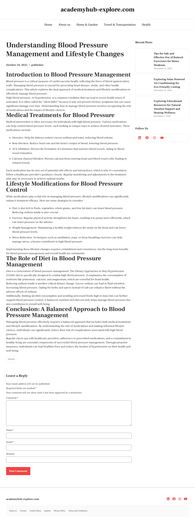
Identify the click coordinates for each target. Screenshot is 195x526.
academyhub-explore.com (22, 499)
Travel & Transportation (120, 25)
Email (10, 442)
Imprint (47, 511)
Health (146, 25)
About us (64, 25)
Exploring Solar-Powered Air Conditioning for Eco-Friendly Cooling (169, 83)
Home (48, 25)
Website (10, 453)
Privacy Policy (59, 511)
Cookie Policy (35, 511)
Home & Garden (87, 25)
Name (10, 430)
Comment (12, 397)
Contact (23, 511)
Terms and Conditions (77, 511)
